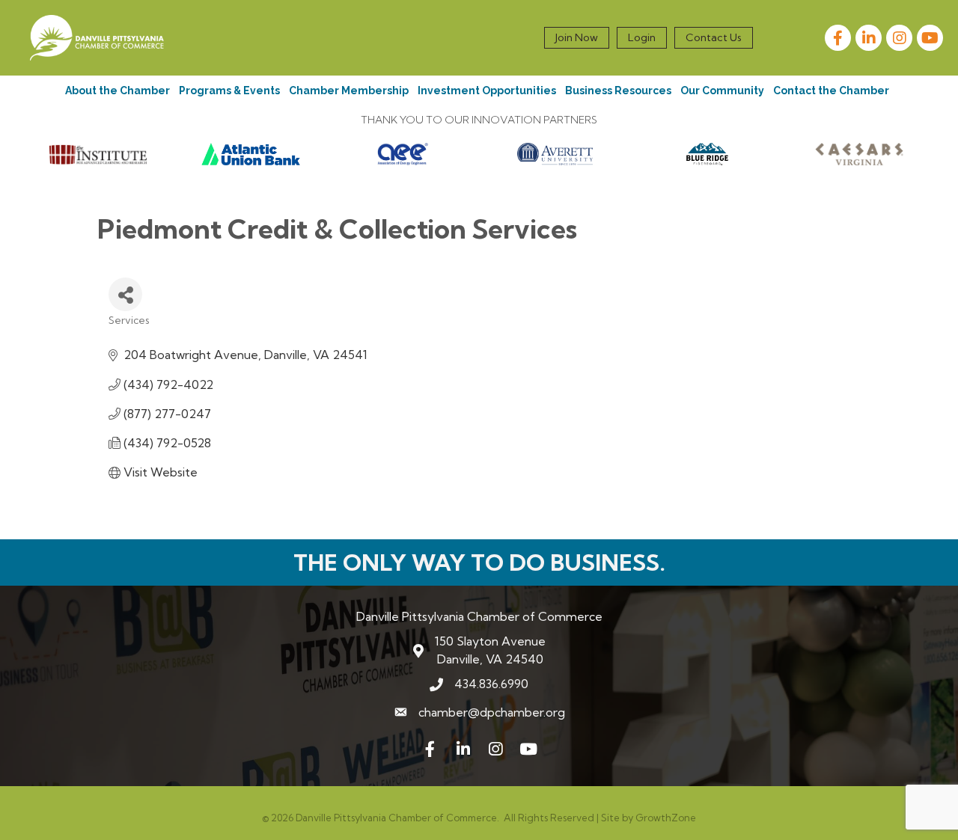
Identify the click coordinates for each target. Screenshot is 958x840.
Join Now (576, 37)
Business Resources (618, 90)
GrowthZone (665, 818)
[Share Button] (125, 294)
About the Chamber (117, 90)
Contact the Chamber (831, 90)
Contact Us (714, 37)
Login (642, 37)
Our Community (722, 90)
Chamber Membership (349, 90)
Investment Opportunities (487, 90)
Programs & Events (229, 90)
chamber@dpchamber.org (491, 712)
